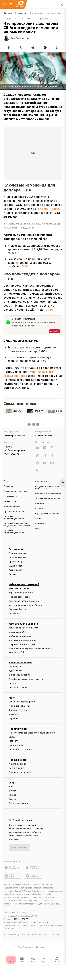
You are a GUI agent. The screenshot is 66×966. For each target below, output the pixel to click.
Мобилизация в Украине (23, 623)
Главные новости (17, 553)
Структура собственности (47, 514)
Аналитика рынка (18, 764)
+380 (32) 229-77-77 (22, 919)
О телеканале (10, 496)
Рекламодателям (12, 507)
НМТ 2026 (13, 741)
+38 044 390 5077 (43, 435)
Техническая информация (47, 498)
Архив (38, 519)
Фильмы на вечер (18, 710)
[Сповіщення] (62, 4)
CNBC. (49, 309)
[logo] (20, 4)
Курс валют (21, 13)
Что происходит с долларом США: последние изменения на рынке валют (45, 13)
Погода (12, 574)
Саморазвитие (16, 745)
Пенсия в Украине (18, 687)
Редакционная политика (15, 491)
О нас (6, 481)
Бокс (11, 786)
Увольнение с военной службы (24, 627)
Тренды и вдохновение (20, 772)
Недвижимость (18, 759)
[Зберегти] (57, 47)
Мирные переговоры (19, 596)
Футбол (12, 790)
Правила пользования (14, 512)
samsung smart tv (34, 876)
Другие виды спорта (19, 803)
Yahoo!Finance (49, 209)
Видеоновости (16, 565)
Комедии (13, 714)
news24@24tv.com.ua (14, 435)
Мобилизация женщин (20, 636)
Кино (12, 697)
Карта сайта (41, 524)
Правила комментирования (48, 493)
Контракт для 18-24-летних (22, 640)
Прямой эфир (16, 561)
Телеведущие (10, 502)
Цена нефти (15, 666)
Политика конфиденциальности (14, 518)
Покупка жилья (16, 768)
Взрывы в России (17, 609)
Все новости (16, 549)
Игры (37, 529)
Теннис (12, 795)
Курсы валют (15, 670)
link (37, 447)
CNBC (25, 266)
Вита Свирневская (20, 38)
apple (34, 867)
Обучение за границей (20, 749)
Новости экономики (20, 662)
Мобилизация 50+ (18, 632)
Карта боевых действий (21, 592)
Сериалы (13, 718)
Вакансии (39, 509)
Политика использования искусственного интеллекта (17, 525)
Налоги (12, 683)
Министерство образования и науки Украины (32, 732)
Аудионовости (16, 569)
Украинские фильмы (19, 706)
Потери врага (15, 613)
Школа (12, 737)
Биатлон (13, 799)
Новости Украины (18, 557)
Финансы (8, 13)
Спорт (12, 782)
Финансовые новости (20, 675)
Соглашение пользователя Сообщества (47, 487)
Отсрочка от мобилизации (22, 644)
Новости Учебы (18, 728)
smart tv (13, 876)
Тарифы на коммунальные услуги (26, 679)
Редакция (8, 486)
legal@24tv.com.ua (39, 922)
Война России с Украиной (24, 584)
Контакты (39, 504)
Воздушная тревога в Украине (24, 601)
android (13, 867)
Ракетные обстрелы (19, 588)
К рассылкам (19, 847)
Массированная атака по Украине (26, 605)
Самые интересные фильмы (23, 701)
